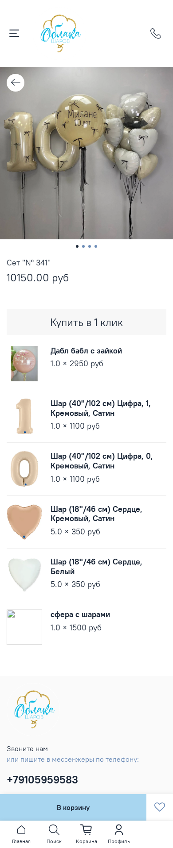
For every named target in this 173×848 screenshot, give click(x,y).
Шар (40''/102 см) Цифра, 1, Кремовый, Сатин (101, 408)
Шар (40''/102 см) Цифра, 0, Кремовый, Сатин (102, 461)
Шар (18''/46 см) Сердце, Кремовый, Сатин (96, 514)
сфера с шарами (80, 614)
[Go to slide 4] (95, 246)
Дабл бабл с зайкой (86, 350)
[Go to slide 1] (77, 246)
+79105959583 (42, 779)
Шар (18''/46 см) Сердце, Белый (96, 566)
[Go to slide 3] (89, 246)
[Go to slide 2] (83, 246)
